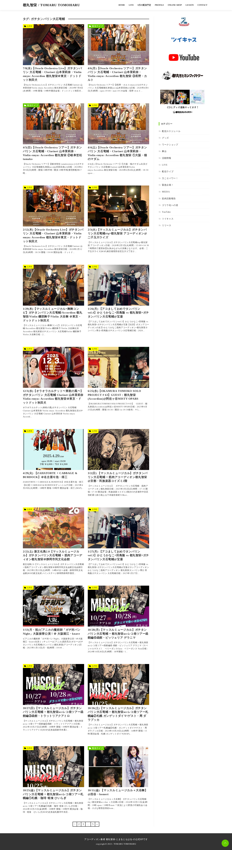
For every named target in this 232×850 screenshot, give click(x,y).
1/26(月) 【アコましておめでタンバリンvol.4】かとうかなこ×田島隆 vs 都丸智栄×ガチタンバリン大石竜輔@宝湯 (118, 312)
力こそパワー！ (170, 178)
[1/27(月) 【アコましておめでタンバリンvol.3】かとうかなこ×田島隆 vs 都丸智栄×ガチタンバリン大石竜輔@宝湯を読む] (118, 527)
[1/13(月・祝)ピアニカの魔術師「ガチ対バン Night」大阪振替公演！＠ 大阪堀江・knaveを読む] (53, 606)
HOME (122, 5)
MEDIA (166, 191)
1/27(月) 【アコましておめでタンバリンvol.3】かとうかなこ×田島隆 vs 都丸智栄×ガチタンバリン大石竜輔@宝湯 (118, 555)
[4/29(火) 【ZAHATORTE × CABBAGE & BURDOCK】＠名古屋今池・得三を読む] (53, 449)
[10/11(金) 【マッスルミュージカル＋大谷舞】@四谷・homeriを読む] (118, 766)
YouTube (166, 212)
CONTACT (202, 5)
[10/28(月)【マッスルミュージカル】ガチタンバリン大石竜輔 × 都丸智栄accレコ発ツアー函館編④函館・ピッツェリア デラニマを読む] (118, 606)
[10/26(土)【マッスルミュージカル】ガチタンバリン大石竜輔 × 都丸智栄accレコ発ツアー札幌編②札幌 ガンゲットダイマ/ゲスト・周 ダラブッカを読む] (118, 684)
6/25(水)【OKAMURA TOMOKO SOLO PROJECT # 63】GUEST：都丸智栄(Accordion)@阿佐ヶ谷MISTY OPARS (114, 394)
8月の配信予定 (144, 5)
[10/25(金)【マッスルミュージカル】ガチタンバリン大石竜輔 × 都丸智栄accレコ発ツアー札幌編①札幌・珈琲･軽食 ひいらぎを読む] (53, 766)
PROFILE (159, 5)
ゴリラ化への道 (170, 205)
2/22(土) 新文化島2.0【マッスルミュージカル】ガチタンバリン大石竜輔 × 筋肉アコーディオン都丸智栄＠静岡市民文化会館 (52, 555)
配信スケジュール (171, 131)
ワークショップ (170, 144)
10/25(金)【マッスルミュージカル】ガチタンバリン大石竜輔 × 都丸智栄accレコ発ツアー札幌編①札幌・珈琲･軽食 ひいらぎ (53, 794)
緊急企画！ (167, 185)
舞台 (164, 151)
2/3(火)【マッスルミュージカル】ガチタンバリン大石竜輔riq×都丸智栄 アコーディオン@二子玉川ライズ (117, 233)
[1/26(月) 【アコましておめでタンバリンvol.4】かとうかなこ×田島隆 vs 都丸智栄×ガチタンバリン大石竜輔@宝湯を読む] (118, 285)
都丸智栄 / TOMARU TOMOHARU (51, 5)
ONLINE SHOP (175, 5)
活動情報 (166, 158)
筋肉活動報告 (169, 198)
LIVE (131, 5)
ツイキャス (167, 218)
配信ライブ (97, 26)
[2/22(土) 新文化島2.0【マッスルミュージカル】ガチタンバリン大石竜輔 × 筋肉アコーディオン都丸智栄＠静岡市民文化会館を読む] (53, 527)
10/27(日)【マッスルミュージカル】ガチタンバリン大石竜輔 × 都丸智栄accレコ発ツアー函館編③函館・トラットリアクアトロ (53, 712)
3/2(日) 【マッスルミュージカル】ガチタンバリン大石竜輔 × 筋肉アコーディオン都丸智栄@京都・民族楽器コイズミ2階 (118, 477)
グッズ (165, 138)
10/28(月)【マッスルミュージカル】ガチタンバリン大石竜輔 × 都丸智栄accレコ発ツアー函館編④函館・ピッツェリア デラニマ (118, 633)
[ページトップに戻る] (225, 843)
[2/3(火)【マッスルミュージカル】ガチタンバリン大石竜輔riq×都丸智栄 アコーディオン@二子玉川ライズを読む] (118, 206)
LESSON (190, 5)
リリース (166, 225)
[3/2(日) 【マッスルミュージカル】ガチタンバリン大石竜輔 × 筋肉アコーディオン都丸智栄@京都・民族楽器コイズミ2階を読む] (118, 449)
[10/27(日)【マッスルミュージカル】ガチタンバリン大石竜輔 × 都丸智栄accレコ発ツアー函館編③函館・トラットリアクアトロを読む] (53, 684)
